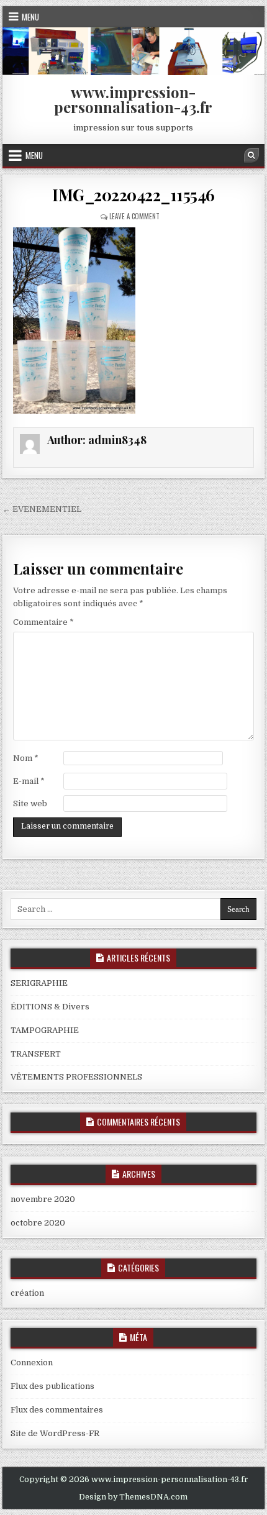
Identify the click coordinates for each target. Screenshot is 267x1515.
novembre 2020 (43, 1199)
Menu (30, 17)
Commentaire (43, 622)
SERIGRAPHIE (39, 983)
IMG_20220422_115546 (133, 195)
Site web (30, 803)
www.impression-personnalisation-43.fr (133, 99)
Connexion (32, 1362)
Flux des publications (52, 1386)
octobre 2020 (38, 1222)
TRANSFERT (36, 1053)
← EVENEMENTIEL (41, 509)
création (27, 1293)
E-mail (29, 781)
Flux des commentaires (57, 1409)
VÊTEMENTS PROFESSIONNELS (76, 1076)
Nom (25, 758)
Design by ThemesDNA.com (133, 1497)
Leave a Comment (134, 216)
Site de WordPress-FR (55, 1433)
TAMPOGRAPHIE (45, 1030)
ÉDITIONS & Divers (50, 1006)
